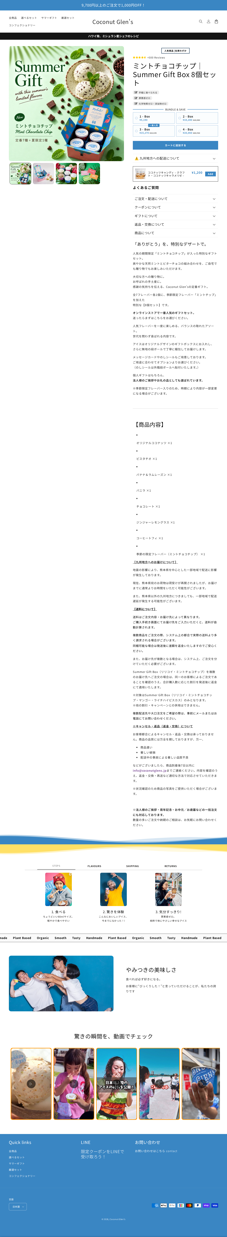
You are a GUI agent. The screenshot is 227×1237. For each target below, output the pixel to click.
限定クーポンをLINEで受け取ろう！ (102, 1154)
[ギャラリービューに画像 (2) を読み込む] (43, 173)
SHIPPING (132, 866)
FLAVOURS (94, 866)
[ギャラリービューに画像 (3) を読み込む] (66, 173)
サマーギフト (17, 1163)
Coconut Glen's (117, 1219)
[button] (201, 21)
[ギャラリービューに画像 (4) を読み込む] (89, 173)
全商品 (13, 1151)
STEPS (56, 865)
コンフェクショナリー (22, 1176)
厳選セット (15, 1169)
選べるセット (17, 1157)
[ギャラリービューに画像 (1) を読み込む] (20, 173)
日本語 (16, 1206)
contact (171, 1151)
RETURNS (171, 866)
